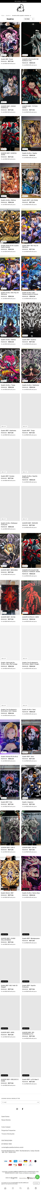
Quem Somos (5, 1116)
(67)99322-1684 (6, 1144)
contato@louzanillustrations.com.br (12, 1147)
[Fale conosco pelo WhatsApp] (37, 1177)
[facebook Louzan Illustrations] (22, 1109)
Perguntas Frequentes (8, 1130)
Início (2, 15)
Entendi (36, 1183)
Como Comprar (5, 1127)
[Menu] (13, 1188)
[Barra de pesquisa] (20, 1188)
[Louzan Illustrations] (5, 1188)
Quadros (8, 15)
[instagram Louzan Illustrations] (17, 1109)
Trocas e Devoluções (7, 1134)
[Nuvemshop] (11, 1178)
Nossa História (5, 1120)
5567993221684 (6, 1140)
